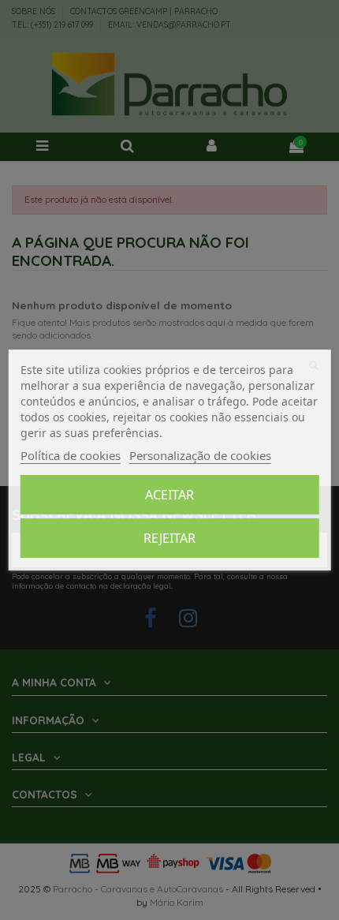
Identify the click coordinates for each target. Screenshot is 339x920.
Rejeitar (169, 538)
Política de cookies (70, 455)
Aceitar (169, 494)
